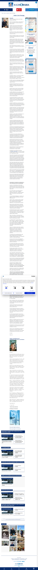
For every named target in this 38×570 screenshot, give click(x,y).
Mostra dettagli (32, 290)
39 (12, 519)
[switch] (15, 288)
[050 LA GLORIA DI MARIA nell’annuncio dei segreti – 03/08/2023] (7, 453)
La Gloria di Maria (6, 447)
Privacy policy (19, 557)
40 (13, 519)
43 (15, 519)
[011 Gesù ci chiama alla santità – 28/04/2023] (14, 509)
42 (14, 519)
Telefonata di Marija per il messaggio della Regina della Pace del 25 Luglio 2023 (19, 436)
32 (7, 519)
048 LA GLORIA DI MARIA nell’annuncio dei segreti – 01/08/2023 (18, 456)
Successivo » (19, 519)
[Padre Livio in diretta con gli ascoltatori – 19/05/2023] (7, 481)
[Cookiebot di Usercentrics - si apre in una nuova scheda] (32, 276)
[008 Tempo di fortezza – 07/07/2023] (7, 467)
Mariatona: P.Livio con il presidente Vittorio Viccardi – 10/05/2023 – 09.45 (19, 498)
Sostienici (30, 29)
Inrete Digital (24, 559)
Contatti (26, 558)
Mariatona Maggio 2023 (7, 490)
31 (6, 519)
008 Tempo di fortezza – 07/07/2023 (6, 470)
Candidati (30, 64)
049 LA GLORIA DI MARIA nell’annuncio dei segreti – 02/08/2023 (18, 452)
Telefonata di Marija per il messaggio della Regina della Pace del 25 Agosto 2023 (7, 442)
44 (16, 519)
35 (9, 519)
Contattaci (31, 71)
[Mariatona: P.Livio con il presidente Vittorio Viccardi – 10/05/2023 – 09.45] (14, 498)
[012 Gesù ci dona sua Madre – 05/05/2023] (7, 510)
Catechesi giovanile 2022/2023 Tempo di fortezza (13, 462)
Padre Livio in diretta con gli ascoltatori (11, 475)
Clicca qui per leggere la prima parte (15, 427)
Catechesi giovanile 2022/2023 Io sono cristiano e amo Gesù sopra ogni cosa (13, 505)
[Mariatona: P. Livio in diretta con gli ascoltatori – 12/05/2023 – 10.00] (7, 495)
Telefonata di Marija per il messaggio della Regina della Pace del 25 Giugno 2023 (19, 441)
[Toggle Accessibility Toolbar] (36, 2)
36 (10, 519)
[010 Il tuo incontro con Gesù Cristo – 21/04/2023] (14, 513)
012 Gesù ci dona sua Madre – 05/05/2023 (7, 514)
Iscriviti (31, 55)
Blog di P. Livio (15, 561)
